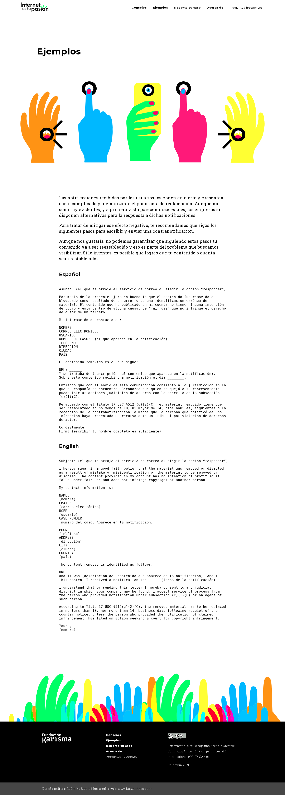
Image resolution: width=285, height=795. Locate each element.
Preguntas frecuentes (246, 7)
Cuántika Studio (79, 789)
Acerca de (215, 7)
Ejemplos (160, 7)
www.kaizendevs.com (134, 789)
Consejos (139, 7)
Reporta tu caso (187, 7)
